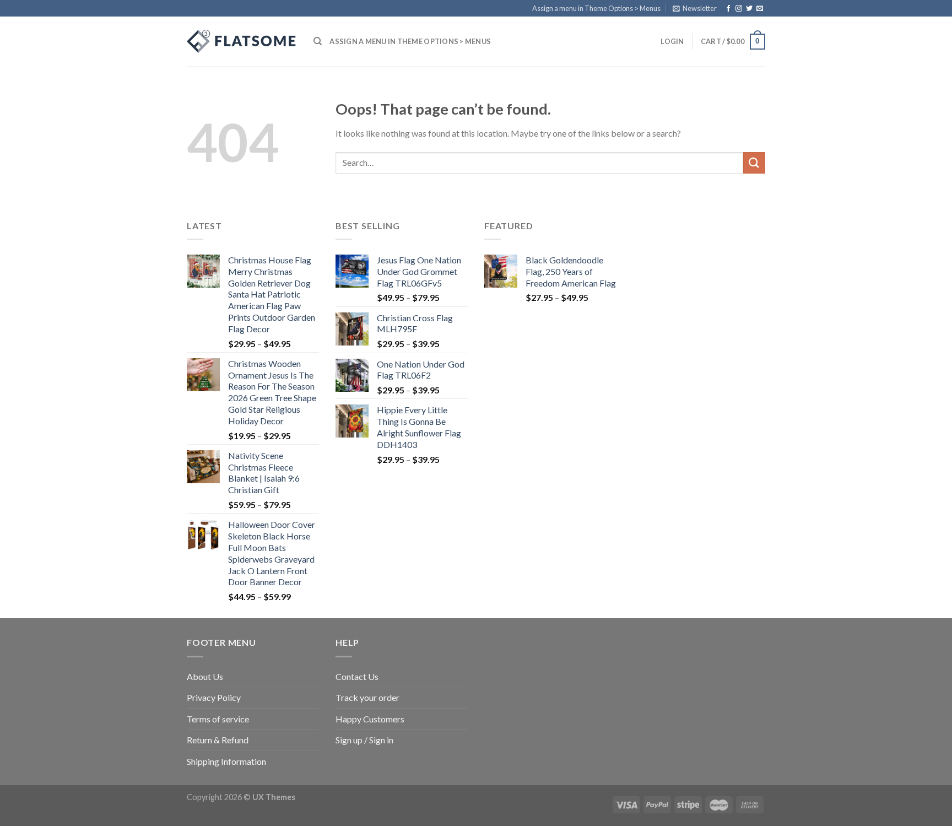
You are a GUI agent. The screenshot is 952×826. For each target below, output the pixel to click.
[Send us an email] (759, 9)
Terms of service (218, 719)
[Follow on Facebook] (728, 9)
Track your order (367, 697)
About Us (205, 676)
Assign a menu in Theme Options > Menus (596, 8)
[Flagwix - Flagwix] (242, 41)
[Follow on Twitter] (749, 9)
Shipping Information (226, 761)
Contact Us (357, 676)
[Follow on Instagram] (738, 9)
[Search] (317, 41)
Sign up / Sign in (364, 740)
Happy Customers (370, 719)
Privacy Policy (214, 697)
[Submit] (754, 163)
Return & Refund (217, 740)
